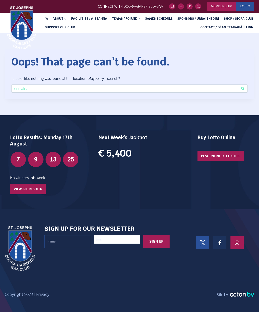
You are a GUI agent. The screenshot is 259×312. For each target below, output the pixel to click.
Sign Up (156, 241)
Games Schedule (159, 18)
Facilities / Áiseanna (89, 18)
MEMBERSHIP (221, 6)
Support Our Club (60, 27)
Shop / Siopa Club (238, 18)
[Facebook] (181, 6)
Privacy (42, 294)
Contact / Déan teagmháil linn (226, 27)
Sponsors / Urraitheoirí (198, 18)
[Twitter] (190, 6)
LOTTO (245, 6)
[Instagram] (172, 6)
